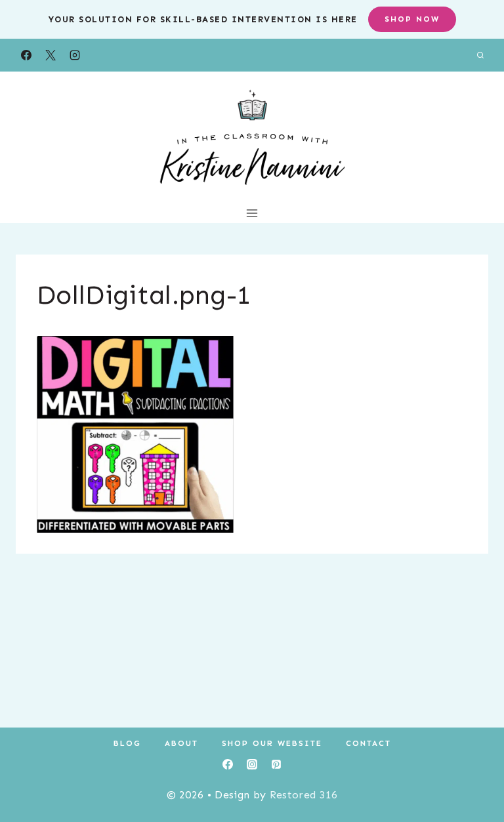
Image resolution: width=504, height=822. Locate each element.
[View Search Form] (480, 55)
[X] (50, 55)
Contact (368, 743)
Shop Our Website (272, 743)
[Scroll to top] (473, 772)
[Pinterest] (276, 764)
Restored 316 (304, 795)
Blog (127, 743)
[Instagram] (74, 55)
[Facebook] (26, 55)
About (181, 743)
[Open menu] (252, 213)
